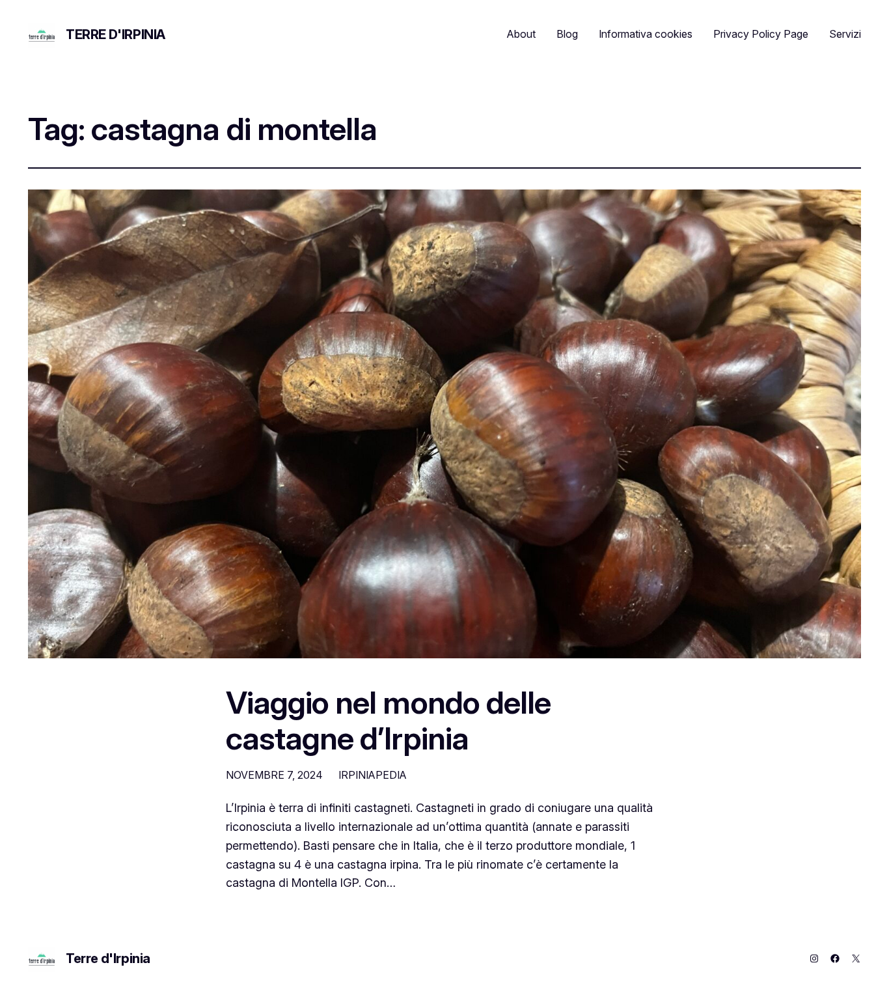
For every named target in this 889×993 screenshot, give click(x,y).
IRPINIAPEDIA (372, 774)
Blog (567, 33)
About (521, 33)
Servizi (845, 33)
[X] (856, 958)
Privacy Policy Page (760, 33)
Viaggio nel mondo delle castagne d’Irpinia (388, 720)
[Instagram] (814, 958)
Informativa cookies (645, 33)
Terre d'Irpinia (115, 34)
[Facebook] (835, 958)
